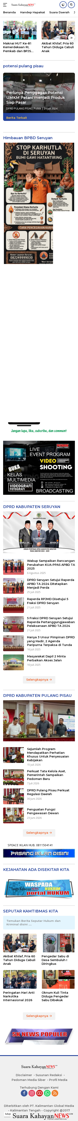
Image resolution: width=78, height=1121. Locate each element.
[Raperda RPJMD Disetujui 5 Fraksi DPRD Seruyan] (13, 605)
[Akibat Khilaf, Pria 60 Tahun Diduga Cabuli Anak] (58, 30)
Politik (37, 108)
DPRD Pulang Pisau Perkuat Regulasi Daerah (48, 792)
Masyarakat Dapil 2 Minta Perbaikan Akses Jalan (46, 658)
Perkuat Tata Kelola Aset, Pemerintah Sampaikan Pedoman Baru (46, 775)
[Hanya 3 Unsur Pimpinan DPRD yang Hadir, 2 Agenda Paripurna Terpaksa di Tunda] (13, 643)
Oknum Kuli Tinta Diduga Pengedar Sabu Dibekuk (55, 996)
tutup (8, 1113)
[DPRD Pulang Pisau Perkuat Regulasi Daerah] (13, 796)
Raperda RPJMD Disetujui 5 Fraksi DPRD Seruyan (47, 601)
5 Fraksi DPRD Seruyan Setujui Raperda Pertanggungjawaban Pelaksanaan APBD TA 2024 (51, 621)
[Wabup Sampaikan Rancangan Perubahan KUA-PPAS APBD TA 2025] (13, 567)
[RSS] (55, 1093)
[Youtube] (39, 1093)
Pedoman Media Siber (29, 1080)
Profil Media (58, 1080)
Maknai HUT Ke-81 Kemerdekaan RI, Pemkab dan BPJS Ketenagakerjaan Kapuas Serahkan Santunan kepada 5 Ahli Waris (18, 47)
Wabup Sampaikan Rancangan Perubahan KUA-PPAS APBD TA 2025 (51, 564)
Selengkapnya (37, 679)
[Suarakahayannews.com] (23, 4)
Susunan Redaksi (49, 1075)
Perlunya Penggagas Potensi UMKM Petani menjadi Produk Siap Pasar (35, 97)
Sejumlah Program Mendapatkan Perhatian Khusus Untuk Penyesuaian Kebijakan (48, 754)
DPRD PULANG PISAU (19, 108)
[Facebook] (24, 1093)
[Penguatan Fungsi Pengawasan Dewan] (13, 815)
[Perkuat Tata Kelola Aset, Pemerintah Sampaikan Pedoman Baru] (13, 777)
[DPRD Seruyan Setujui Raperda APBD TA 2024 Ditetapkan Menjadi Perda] (13, 586)
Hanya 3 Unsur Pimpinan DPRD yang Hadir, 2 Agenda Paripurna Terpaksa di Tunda (51, 641)
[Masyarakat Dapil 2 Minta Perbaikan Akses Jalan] (13, 662)
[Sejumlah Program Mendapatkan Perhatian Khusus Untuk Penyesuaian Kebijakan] (13, 755)
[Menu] (6, 4)
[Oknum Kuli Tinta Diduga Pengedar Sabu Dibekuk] (58, 979)
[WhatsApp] (47, 1093)
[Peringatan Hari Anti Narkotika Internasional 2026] (20, 979)
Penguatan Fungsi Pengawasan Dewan (43, 811)
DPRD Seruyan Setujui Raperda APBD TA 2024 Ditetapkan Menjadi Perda (50, 583)
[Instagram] (31, 1093)
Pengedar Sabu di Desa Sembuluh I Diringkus (55, 960)
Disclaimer (24, 1075)
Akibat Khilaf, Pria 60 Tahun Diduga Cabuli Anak (58, 47)
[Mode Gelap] (63, 4)
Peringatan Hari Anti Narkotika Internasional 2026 (19, 996)
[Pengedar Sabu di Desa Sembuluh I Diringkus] (58, 943)
